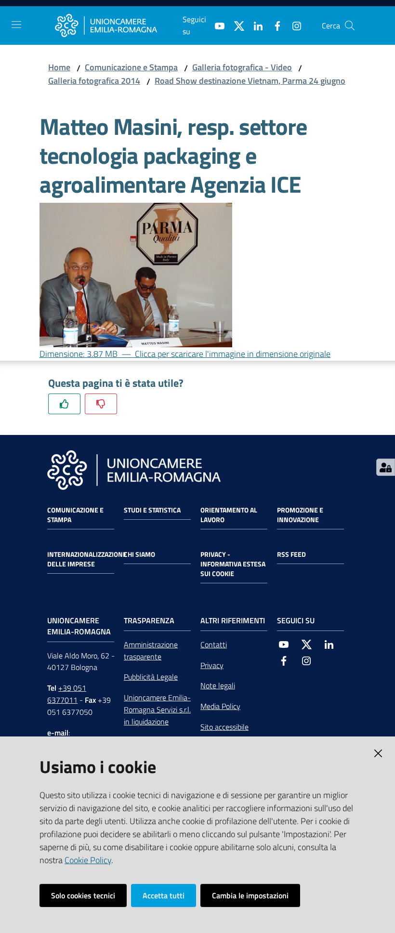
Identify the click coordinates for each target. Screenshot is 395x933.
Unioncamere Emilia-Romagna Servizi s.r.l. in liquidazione (157, 709)
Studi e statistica (152, 510)
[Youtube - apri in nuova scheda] (215, 25)
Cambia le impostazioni (250, 895)
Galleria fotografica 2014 (94, 80)
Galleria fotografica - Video (242, 67)
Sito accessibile (224, 727)
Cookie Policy (88, 860)
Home (59, 67)
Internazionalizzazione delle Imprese (87, 559)
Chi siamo (139, 554)
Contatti (213, 644)
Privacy (212, 665)
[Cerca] (350, 25)
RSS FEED (291, 554)
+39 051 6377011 (66, 694)
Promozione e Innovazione (300, 515)
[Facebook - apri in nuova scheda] (273, 25)
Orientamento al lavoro (228, 515)
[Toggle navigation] (16, 24)
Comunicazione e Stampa (131, 67)
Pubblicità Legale (151, 677)
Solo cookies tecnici (83, 895)
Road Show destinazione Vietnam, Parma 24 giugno (250, 80)
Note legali (217, 685)
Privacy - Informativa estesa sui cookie (232, 564)
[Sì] (64, 404)
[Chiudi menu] (360, 19)
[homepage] (119, 25)
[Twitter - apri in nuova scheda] (235, 25)
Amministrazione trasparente (151, 650)
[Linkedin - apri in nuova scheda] (254, 25)
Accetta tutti (163, 895)
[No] (101, 404)
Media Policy (220, 706)
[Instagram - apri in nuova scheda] (293, 25)
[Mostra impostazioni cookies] (385, 467)
